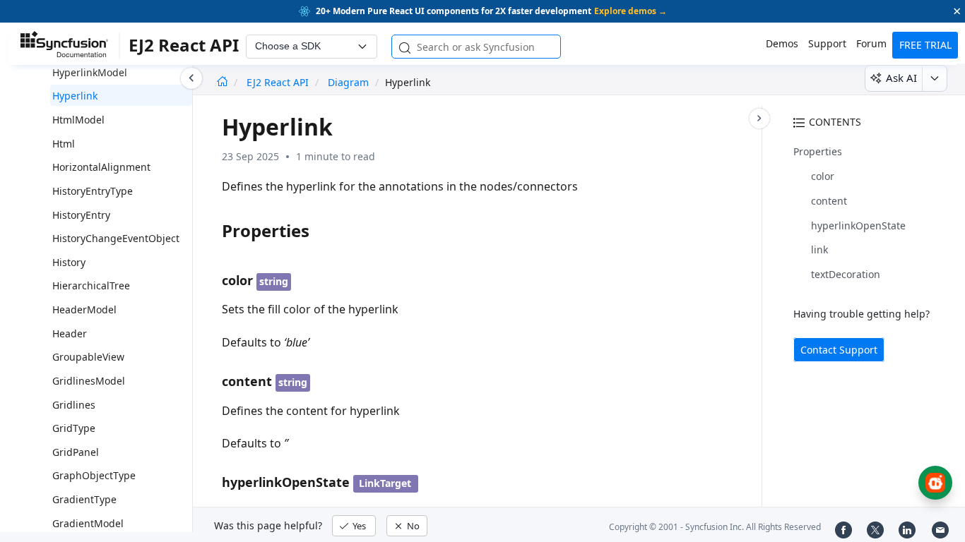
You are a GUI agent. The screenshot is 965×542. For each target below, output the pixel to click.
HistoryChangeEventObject (115, 238)
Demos (782, 43)
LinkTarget (385, 483)
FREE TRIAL (925, 45)
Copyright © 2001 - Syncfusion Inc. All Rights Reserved (715, 527)
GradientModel (88, 523)
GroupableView (88, 356)
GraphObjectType (94, 475)
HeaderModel (84, 309)
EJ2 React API (279, 82)
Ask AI (901, 78)
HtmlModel (78, 119)
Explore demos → (630, 11)
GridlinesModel (88, 380)
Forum (871, 43)
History (68, 262)
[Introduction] (222, 82)
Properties (817, 151)
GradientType (84, 499)
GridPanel (75, 452)
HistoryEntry (81, 215)
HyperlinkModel (89, 72)
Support (827, 43)
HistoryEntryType (92, 191)
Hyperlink (74, 95)
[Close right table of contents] (759, 118)
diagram (348, 82)
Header (69, 333)
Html (63, 143)
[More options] (934, 78)
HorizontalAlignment (101, 167)
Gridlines (73, 404)
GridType (73, 428)
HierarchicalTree (91, 285)
